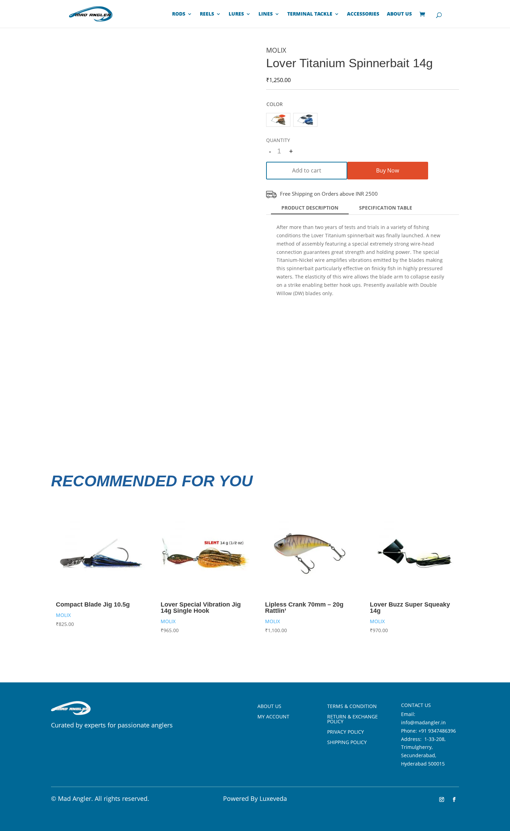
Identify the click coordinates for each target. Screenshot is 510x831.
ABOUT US (399, 14)
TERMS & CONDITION (352, 706)
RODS (178, 14)
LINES (265, 14)
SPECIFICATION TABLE (385, 207)
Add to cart (306, 170)
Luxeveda (273, 798)
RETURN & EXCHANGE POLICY (352, 719)
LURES (236, 14)
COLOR (274, 104)
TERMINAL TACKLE (309, 14)
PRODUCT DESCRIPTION (309, 207)
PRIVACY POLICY (345, 732)
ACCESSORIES (363, 14)
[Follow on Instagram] (442, 799)
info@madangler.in (423, 722)
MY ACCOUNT (273, 717)
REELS (207, 14)
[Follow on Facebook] (454, 799)
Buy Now (387, 170)
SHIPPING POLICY (347, 742)
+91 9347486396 (437, 730)
